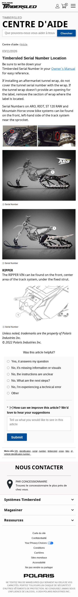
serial (34, 451)
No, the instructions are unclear (32, 374)
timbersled (52, 451)
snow (61, 451)
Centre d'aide (10, 44)
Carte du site (39, 533)
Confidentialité (39, 538)
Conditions (39, 548)
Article (23, 44)
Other (15, 393)
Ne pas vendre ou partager (39, 567)
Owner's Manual (63, 69)
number (42, 451)
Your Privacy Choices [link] (36, 543)
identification (25, 451)
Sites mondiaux (39, 557)
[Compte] (57, 6)
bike (67, 451)
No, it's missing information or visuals (36, 367)
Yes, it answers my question (30, 361)
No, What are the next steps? (30, 380)
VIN (16, 451)
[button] (39, 485)
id (72, 451)
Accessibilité (39, 562)
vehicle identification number (17, 454)
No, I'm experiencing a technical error (36, 387)
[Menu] (73, 6)
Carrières (39, 552)
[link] (39, 500)
